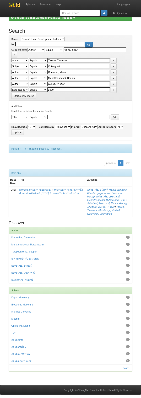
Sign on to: (121, 13)
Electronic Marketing (22, 304)
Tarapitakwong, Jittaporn (24, 251)
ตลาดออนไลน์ (18, 346)
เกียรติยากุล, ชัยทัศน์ (109, 210)
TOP (13, 332)
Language (122, 4)
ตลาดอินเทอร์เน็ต (20, 354)
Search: (15, 39)
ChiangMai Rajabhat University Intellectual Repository (43, 17)
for (13, 44)
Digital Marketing (20, 297)
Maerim (15, 318)
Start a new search (24, 96)
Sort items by (46, 126)
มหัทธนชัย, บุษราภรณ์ (108, 196)
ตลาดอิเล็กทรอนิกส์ (21, 361)
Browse (44, 4)
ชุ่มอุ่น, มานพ (103, 193)
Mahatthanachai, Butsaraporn (103, 200)
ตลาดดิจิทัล (17, 339)
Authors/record (107, 126)
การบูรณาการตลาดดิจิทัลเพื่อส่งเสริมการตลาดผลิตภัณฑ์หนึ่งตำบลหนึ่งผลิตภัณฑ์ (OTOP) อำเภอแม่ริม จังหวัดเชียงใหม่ (51, 191)
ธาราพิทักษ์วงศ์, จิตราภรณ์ (107, 201)
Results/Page (19, 126)
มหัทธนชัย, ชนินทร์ (97, 189)
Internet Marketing (21, 311)
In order (75, 126)
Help (58, 4)
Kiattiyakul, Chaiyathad (99, 213)
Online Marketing (20, 325)
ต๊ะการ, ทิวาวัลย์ (106, 206)
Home (31, 4)
